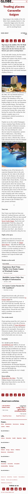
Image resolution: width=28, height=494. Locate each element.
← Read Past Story (6, 416)
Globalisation (8, 424)
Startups (11, 466)
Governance (16, 424)
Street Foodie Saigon (8, 221)
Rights (24, 438)
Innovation (10, 463)
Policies (3, 479)
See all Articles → (5, 430)
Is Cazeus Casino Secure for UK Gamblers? (13, 287)
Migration (19, 438)
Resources (3, 452)
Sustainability (4, 466)
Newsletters (22, 477)
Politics (8, 426)
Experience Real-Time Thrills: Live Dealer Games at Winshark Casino (13, 269)
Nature (12, 449)
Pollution (18, 449)
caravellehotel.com (7, 345)
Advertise (9, 477)
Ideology (22, 424)
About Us (3, 477)
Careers (15, 477)
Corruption (17, 463)
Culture (3, 438)
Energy (7, 449)
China (2, 424)
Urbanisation (10, 452)
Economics (3, 463)
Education (8, 438)
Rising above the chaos (8, 378)
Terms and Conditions (11, 479)
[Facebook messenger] (23, 40)
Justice (3, 426)
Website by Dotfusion (6, 482)
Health (14, 438)
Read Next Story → (21, 416)
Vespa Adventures (19, 325)
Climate (3, 449)
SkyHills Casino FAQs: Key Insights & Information (13, 278)
